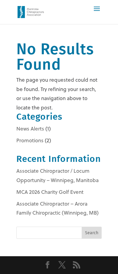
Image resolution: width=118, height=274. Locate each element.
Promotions (30, 140)
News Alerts (30, 128)
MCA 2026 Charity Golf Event (50, 192)
